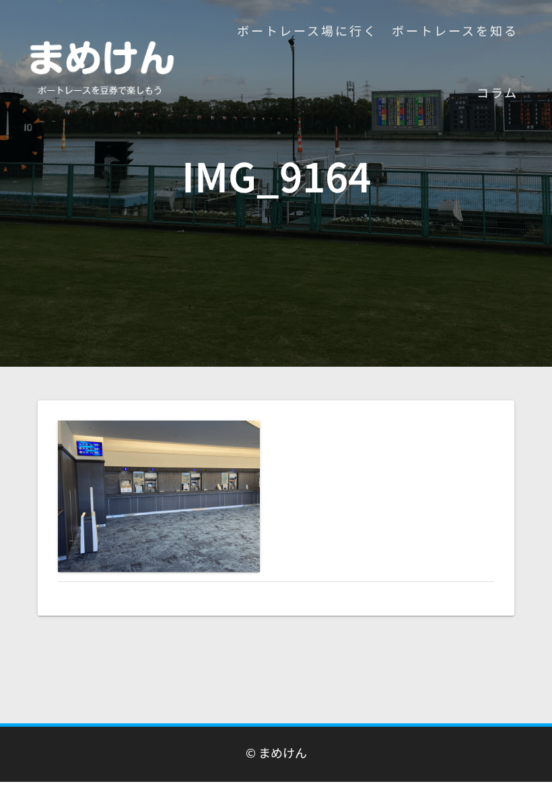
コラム (497, 92)
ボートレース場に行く (307, 30)
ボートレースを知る (455, 30)
